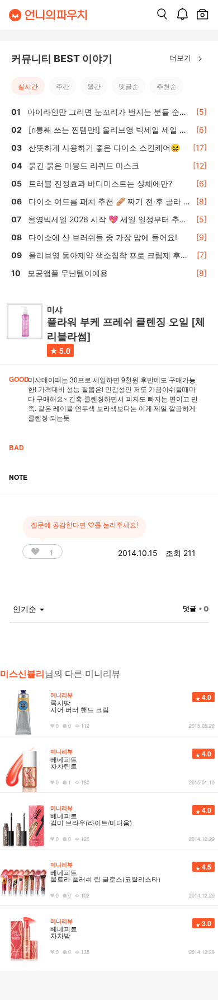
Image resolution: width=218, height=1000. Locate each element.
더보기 (181, 57)
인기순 (26, 609)
